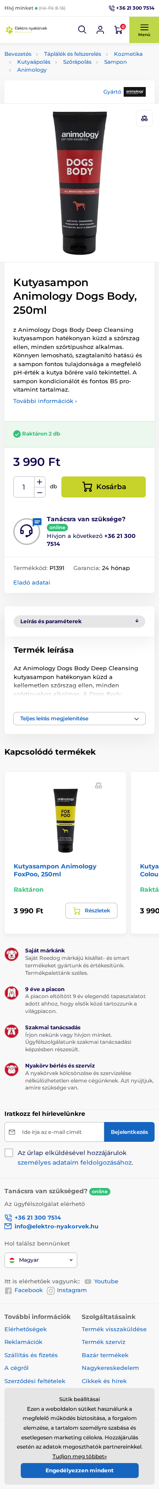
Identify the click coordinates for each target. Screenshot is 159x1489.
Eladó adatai (31, 582)
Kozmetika (128, 54)
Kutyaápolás (33, 61)
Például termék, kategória (62, 69)
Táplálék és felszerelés (72, 54)
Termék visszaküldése (114, 1329)
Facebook (29, 1289)
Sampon (115, 61)
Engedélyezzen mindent (79, 1470)
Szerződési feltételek (34, 1380)
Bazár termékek (105, 1354)
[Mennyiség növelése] (39, 482)
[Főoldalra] (26, 30)
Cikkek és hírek (104, 1380)
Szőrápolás (77, 61)
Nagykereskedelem (110, 1367)
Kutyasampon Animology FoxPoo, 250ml (55, 870)
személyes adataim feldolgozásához (75, 1162)
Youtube (106, 1281)
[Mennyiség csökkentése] (39, 492)
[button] (82, 30)
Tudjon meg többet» (80, 1456)
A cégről (16, 1367)
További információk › (45, 400)
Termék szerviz (103, 1341)
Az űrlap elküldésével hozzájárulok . (75, 1157)
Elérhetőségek (25, 1329)
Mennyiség (24, 487)
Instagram (72, 1289)
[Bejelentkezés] (100, 30)
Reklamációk (23, 1341)
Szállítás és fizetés (31, 1354)
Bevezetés (17, 54)
